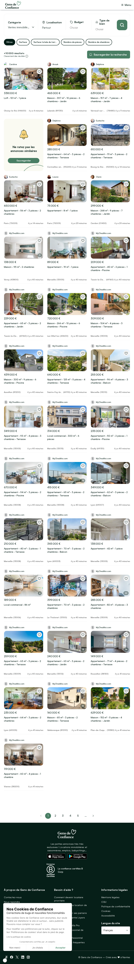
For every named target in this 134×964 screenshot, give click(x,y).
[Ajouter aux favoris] (39, 71)
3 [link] (63, 815)
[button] (5, 960)
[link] (93, 816)
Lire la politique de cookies (19, 937)
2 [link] (55, 815)
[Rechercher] (122, 25)
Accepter (60, 947)
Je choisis (37, 947)
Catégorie (14, 22)
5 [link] (78, 815)
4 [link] (70, 815)
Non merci (14, 947)
